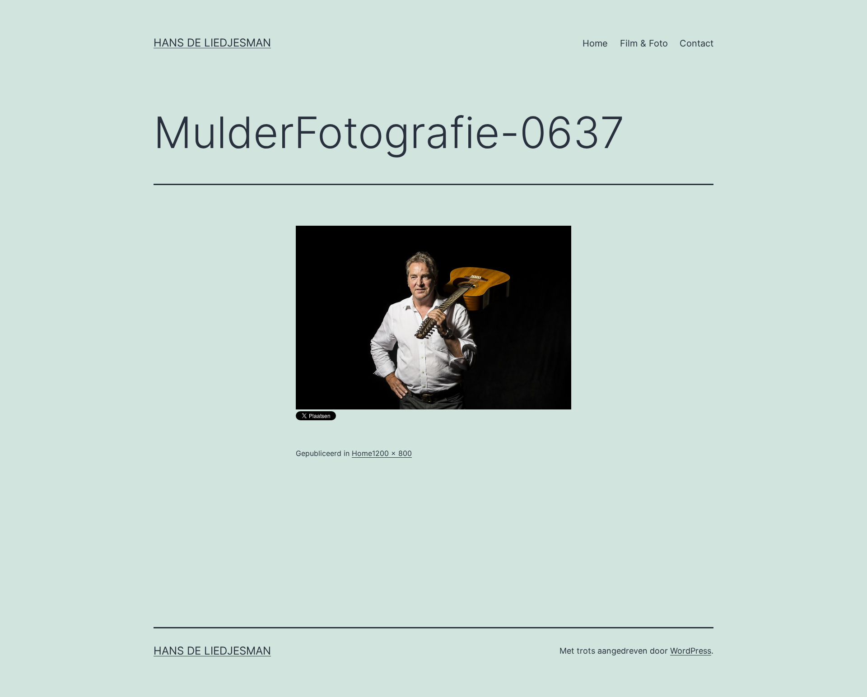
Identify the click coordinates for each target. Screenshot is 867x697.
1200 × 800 (392, 453)
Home (595, 43)
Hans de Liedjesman (212, 42)
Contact (696, 43)
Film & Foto (644, 43)
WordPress (690, 650)
